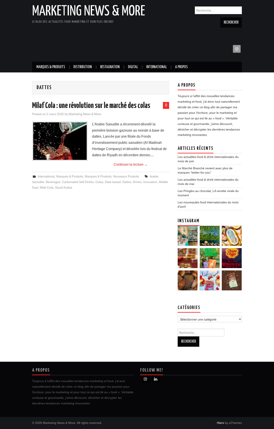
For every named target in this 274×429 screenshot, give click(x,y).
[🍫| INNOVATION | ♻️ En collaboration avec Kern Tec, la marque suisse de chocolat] (232, 280)
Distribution (82, 67)
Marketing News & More (88, 11)
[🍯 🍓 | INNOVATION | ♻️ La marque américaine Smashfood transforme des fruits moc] (210, 280)
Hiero (220, 422)
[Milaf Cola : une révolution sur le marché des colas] (60, 141)
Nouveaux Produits (126, 176)
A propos (181, 67)
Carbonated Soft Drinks (78, 182)
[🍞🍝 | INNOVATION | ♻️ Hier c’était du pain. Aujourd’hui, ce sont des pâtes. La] (188, 280)
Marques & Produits (50, 67)
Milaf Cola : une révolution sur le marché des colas (91, 106)
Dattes (126, 182)
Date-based (113, 182)
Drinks (137, 182)
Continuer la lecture (131, 164)
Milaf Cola (46, 187)
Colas (99, 182)
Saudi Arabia (63, 187)
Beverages (53, 182)
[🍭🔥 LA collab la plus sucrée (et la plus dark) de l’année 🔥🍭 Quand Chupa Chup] (232, 258)
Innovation (150, 182)
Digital (133, 67)
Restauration (110, 67)
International (156, 67)
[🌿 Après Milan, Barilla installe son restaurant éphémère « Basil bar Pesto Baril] (210, 236)
